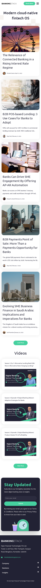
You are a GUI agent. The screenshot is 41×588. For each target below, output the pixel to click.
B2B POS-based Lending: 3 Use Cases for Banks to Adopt (20, 118)
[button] (38, 4)
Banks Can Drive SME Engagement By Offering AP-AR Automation (19, 181)
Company (5, 563)
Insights (5, 572)
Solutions (5, 568)
